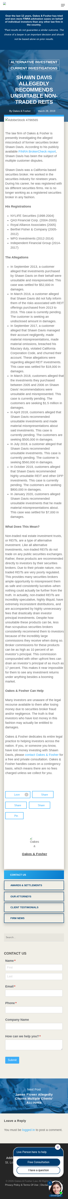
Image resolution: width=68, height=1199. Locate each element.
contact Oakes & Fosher (42, 755)
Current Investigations (34, 68)
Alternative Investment (34, 62)
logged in (28, 1130)
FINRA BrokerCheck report (37, 151)
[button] (63, 5)
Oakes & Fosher (22, 111)
